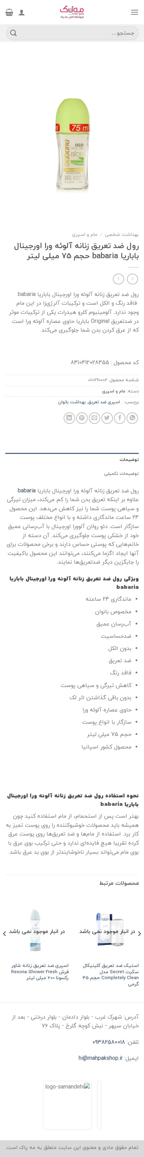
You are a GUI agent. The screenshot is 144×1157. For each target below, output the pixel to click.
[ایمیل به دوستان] (94, 418)
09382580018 (108, 1042)
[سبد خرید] (9, 12)
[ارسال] (14, 33)
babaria (27, 491)
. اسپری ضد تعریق (105, 402)
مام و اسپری (85, 234)
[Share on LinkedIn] (69, 418)
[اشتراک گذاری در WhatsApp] (132, 418)
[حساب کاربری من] (21, 12)
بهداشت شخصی (122, 234)
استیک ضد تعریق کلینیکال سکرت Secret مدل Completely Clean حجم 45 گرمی (110, 975)
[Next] (4, 947)
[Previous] (139, 947)
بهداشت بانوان (72, 402)
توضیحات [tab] (129, 460)
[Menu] (134, 12)
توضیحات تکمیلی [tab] (121, 474)
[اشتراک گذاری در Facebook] (119, 418)
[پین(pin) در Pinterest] (82, 418)
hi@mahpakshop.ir (101, 1058)
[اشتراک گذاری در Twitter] (107, 418)
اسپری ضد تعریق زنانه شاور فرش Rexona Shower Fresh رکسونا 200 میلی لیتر (40, 972)
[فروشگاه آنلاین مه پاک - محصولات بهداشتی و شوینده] (72, 12)
